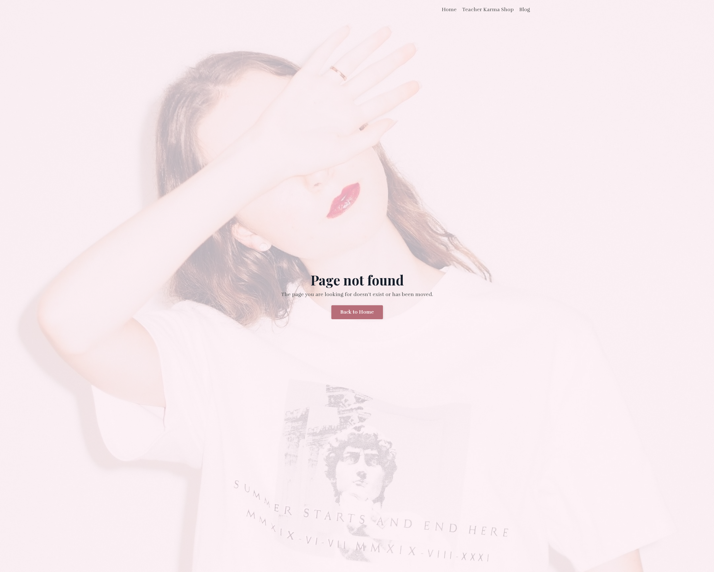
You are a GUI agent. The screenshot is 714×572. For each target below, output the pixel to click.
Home (449, 9)
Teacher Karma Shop (488, 9)
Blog (524, 9)
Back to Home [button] (357, 312)
